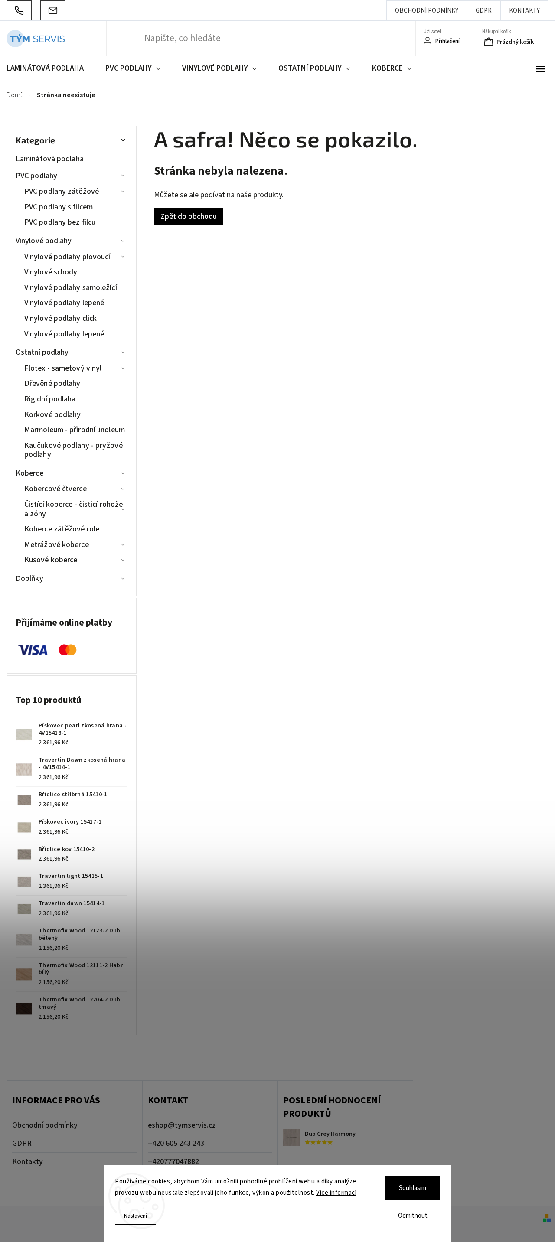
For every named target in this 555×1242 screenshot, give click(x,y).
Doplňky (29, 578)
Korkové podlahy (52, 414)
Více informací (336, 1192)
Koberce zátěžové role (61, 529)
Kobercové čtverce (55, 488)
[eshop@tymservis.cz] (52, 10)
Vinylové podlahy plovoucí (67, 256)
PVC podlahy (36, 175)
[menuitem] (51, 68)
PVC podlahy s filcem (58, 207)
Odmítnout (413, 1215)
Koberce (29, 473)
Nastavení (135, 1216)
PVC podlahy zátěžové (61, 191)
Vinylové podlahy (44, 240)
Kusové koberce (50, 559)
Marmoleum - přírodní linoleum (74, 429)
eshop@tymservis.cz (182, 1125)
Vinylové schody (51, 272)
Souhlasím (412, 1188)
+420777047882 (173, 1161)
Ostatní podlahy (42, 352)
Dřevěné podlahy (52, 383)
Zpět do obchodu (188, 216)
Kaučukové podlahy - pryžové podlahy (73, 450)
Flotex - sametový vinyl (62, 368)
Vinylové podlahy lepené (64, 302)
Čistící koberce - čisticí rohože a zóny (73, 509)
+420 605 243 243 (176, 1143)
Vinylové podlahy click (60, 318)
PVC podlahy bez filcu (59, 222)
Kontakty (524, 10)
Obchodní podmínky (426, 10)
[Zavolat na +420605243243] (19, 10)
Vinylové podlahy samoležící (70, 287)
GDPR (484, 10)
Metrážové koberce (56, 544)
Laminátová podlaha (50, 158)
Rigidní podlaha (50, 399)
